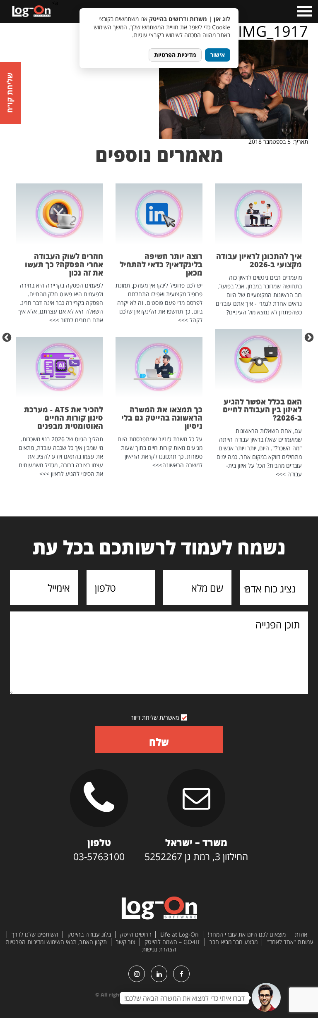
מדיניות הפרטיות (175, 55)
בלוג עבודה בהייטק (89, 934)
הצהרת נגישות (159, 949)
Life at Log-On (179, 934)
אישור (217, 55)
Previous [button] (310, 337)
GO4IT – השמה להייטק (172, 942)
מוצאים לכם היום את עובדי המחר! (247, 934)
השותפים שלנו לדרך (35, 934)
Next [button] (8, 337)
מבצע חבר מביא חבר (234, 942)
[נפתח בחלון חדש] (181, 974)
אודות (301, 934)
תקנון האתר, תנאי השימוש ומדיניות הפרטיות (56, 942)
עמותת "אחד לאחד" (290, 942)
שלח (159, 742)
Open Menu (303, 11)
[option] (258, 331)
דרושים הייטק (135, 934)
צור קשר (125, 942)
